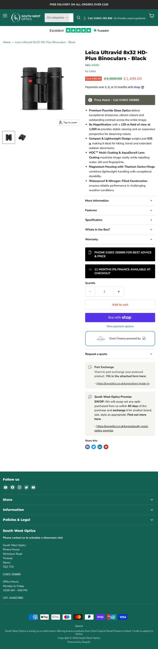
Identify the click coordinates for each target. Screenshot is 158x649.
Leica (92, 71)
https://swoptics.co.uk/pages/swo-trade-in (123, 383)
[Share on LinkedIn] (99, 447)
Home (7, 42)
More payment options (120, 326)
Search (79, 626)
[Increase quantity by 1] (119, 292)
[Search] (78, 17)
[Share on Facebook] (87, 447)
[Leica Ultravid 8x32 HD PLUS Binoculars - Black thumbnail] (9, 137)
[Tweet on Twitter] (93, 447)
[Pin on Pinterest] (106, 447)
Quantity (90, 283)
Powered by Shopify (79, 642)
